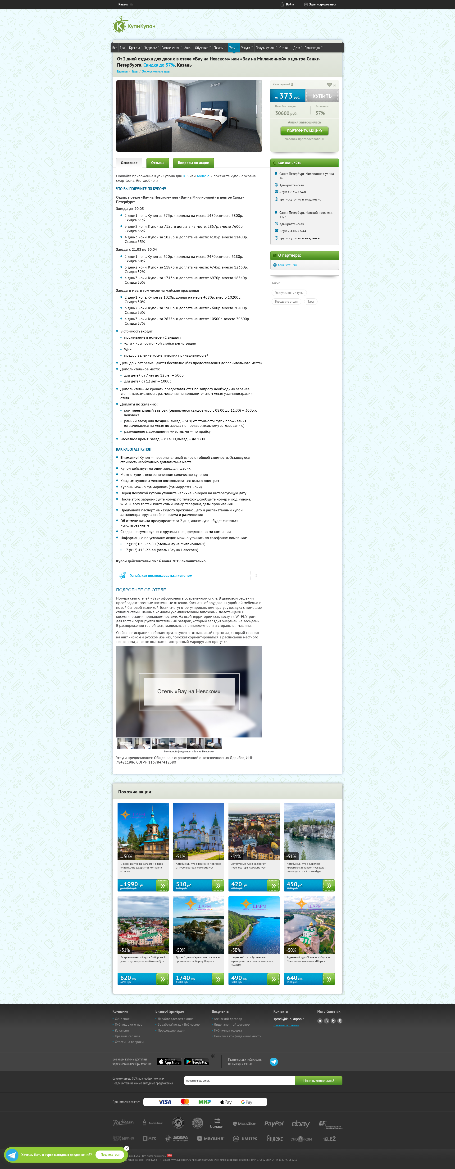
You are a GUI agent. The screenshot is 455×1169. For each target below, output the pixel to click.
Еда (123, 47)
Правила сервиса (127, 1036)
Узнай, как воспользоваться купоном (161, 575)
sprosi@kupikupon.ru (289, 1019)
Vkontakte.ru (326, 1020)
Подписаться (110, 1154)
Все (114, 47)
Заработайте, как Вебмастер (179, 1024)
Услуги (247, 47)
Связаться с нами (286, 1025)
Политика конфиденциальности (238, 1036)
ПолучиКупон (266, 47)
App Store (169, 1061)
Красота (135, 47)
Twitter (333, 1020)
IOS (186, 175)
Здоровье (151, 47)
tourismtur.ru (287, 265)
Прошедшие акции (172, 1030)
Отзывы (157, 162)
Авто (188, 47)
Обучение (203, 47)
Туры (234, 47)
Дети (297, 47)
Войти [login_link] (290, 4)
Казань (123, 4)
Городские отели (286, 301)
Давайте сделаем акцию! (176, 1019)
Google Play (196, 1061)
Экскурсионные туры (289, 293)
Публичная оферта (228, 1030)
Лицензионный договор (232, 1024)
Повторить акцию (304, 130)
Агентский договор (228, 1019)
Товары (220, 47)
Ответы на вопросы (129, 1042)
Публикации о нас (128, 1024)
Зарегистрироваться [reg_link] (323, 4)
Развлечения (172, 47)
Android (203, 175)
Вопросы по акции (193, 162)
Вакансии (122, 1030)
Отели (285, 47)
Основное (129, 162)
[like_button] (329, 85)
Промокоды (314, 47)
